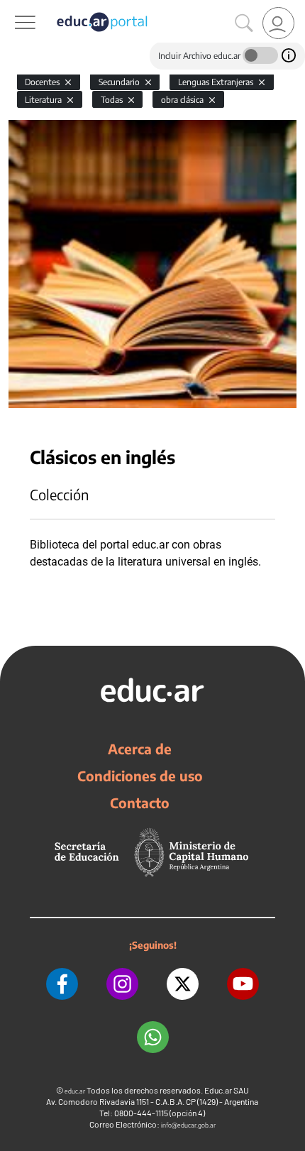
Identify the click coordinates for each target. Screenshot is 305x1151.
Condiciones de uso (140, 775)
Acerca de (140, 748)
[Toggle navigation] (13, 7)
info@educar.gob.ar (188, 1125)
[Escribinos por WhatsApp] (152, 1037)
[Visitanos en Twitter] (182, 984)
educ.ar (75, 1091)
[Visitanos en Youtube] (243, 984)
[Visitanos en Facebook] (62, 984)
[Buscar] (244, 23)
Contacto (140, 802)
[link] (278, 23)
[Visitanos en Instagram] (122, 984)
